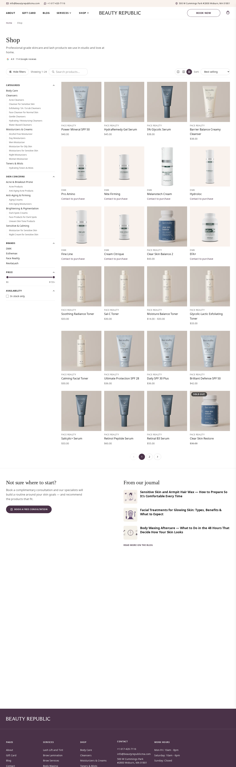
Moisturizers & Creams (19, 129)
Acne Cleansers (16, 99)
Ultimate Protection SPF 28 (121, 378)
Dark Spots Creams (18, 212)
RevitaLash (12, 263)
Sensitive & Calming (17, 225)
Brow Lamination (53, 755)
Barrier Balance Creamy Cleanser (205, 132)
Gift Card (29, 13)
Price (9, 272)
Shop (82, 13)
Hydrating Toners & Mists (21, 167)
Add (94, 117)
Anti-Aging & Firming (18, 195)
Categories (13, 85)
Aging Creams (16, 199)
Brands (10, 243)
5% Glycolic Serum (159, 129)
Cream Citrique (114, 254)
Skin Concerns (15, 176)
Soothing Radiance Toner (77, 314)
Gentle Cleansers (17, 116)
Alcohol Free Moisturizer (20, 134)
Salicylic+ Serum (71, 438)
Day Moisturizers (17, 138)
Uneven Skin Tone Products (22, 221)
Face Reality (13, 258)
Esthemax (11, 253)
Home (9, 23)
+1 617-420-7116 (56, 3)
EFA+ (193, 254)
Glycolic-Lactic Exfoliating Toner (206, 316)
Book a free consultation (31, 509)
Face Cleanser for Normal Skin (23, 112)
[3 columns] (183, 72)
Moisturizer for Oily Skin (20, 146)
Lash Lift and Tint (53, 750)
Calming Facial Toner (74, 378)
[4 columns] (189, 72)
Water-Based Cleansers (20, 124)
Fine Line (67, 254)
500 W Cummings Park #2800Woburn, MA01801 (204, 3)
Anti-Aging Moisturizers (20, 203)
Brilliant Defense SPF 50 (205, 378)
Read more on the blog (138, 545)
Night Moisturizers (18, 154)
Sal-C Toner (111, 314)
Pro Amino (68, 194)
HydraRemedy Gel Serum (120, 129)
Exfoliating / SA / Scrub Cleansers (25, 108)
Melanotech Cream (159, 194)
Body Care (12, 90)
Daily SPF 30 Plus (158, 378)
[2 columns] (178, 72)
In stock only (17, 296)
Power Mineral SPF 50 (75, 129)
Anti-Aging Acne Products (21, 190)
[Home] (28, 719)
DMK (9, 248)
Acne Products (16, 186)
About (10, 13)
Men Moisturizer (17, 142)
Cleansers (11, 95)
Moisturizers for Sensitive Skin (23, 150)
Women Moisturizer (18, 158)
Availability (14, 290)
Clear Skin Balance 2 (160, 254)
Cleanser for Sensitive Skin (22, 104)
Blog (46, 13)
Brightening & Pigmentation (22, 208)
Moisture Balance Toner (162, 314)
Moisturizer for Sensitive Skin (23, 230)
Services (63, 13)
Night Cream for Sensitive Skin (23, 234)
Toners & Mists (14, 163)
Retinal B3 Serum (158, 438)
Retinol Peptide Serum (118, 438)
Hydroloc (196, 194)
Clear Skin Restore (202, 438)
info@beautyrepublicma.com (25, 3)
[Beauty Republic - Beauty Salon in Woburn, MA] (118, 13)
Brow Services (51, 760)
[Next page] (157, 457)
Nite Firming (112, 194)
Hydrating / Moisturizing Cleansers (25, 120)
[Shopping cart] (228, 12)
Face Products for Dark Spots (23, 217)
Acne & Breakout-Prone (19, 182)
